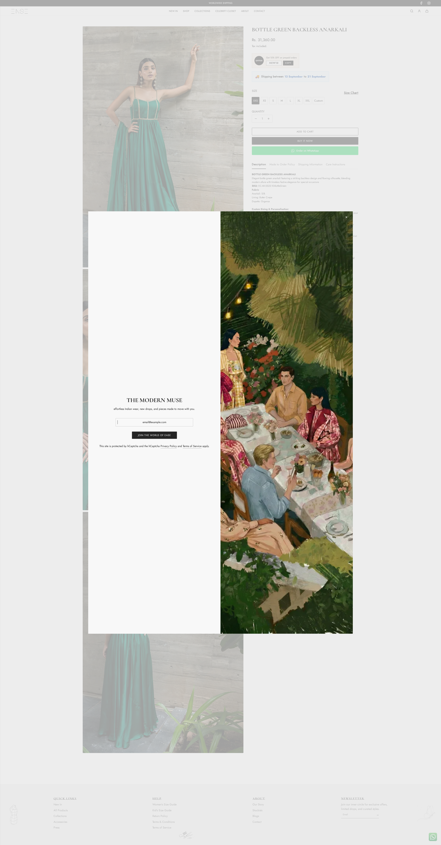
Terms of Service (192, 446)
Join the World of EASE (154, 435)
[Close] (346, 217)
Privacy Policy (169, 446)
